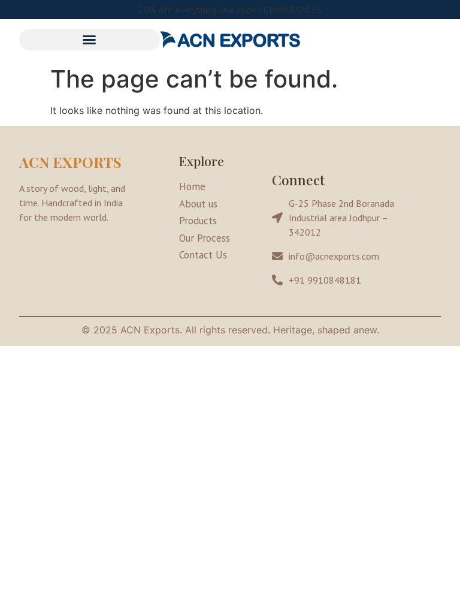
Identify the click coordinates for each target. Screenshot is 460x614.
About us (198, 203)
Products (198, 220)
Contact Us (203, 254)
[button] (89, 39)
